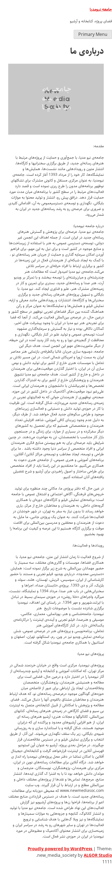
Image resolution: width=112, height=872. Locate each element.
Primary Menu (92, 34)
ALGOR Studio (98, 855)
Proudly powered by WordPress (60, 849)
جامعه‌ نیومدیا (101, 9)
